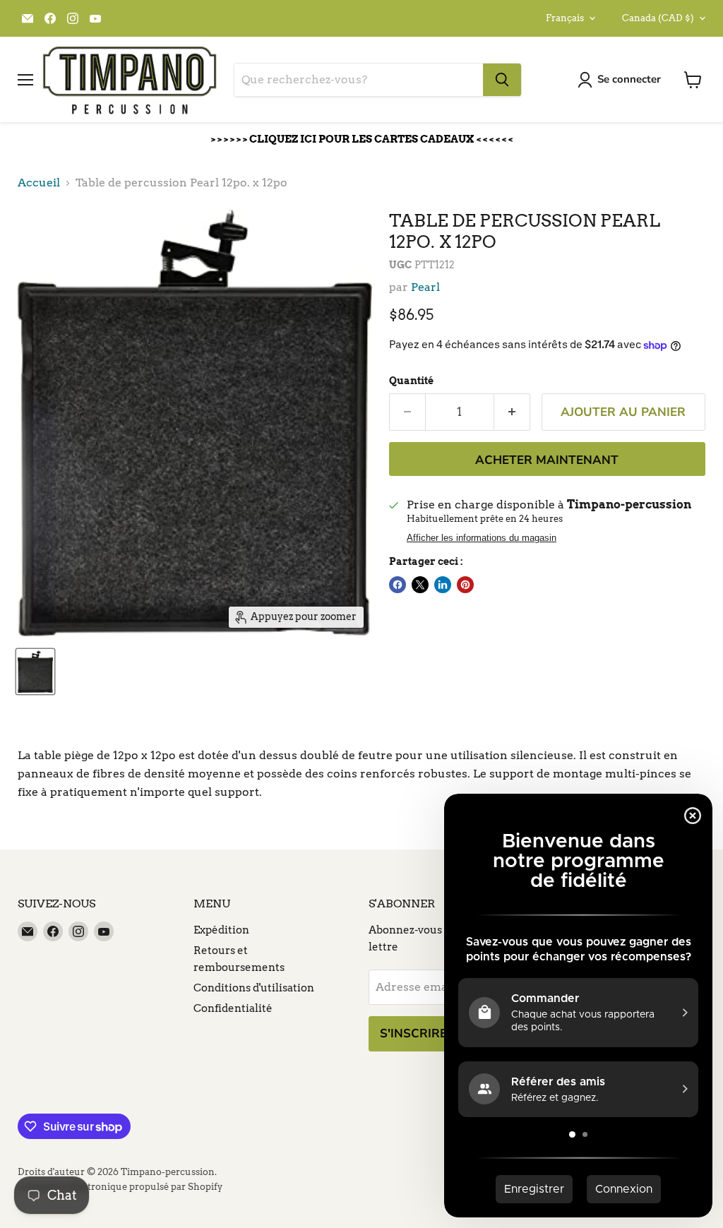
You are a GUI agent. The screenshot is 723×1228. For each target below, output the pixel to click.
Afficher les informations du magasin (481, 538)
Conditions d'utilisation (253, 988)
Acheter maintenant (547, 460)
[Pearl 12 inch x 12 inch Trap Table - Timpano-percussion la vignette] (35, 671)
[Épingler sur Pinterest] (465, 584)
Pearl (425, 287)
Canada (658, 18)
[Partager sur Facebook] (397, 584)
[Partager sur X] (420, 584)
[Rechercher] (502, 80)
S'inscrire (413, 1033)
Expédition (221, 930)
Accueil (39, 183)
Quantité (411, 380)
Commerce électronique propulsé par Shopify (120, 1186)
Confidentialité (233, 1008)
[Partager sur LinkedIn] (442, 584)
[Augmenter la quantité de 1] (512, 412)
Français (565, 18)
